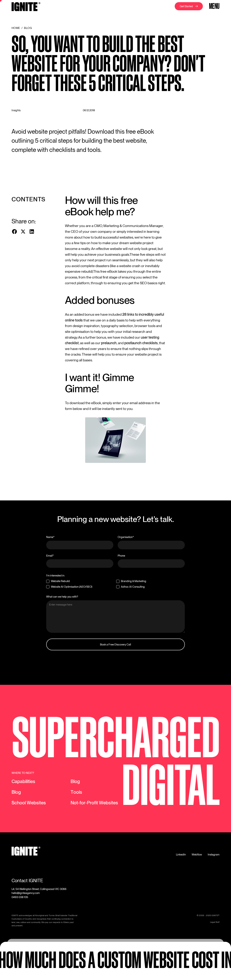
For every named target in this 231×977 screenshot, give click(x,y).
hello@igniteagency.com (26, 893)
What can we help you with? (62, 596)
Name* (50, 537)
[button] (213, 7)
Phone (121, 555)
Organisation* (126, 537)
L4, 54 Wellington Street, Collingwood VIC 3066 (39, 889)
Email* (50, 555)
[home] (26, 7)
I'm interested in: (55, 575)
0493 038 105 (20, 897)
